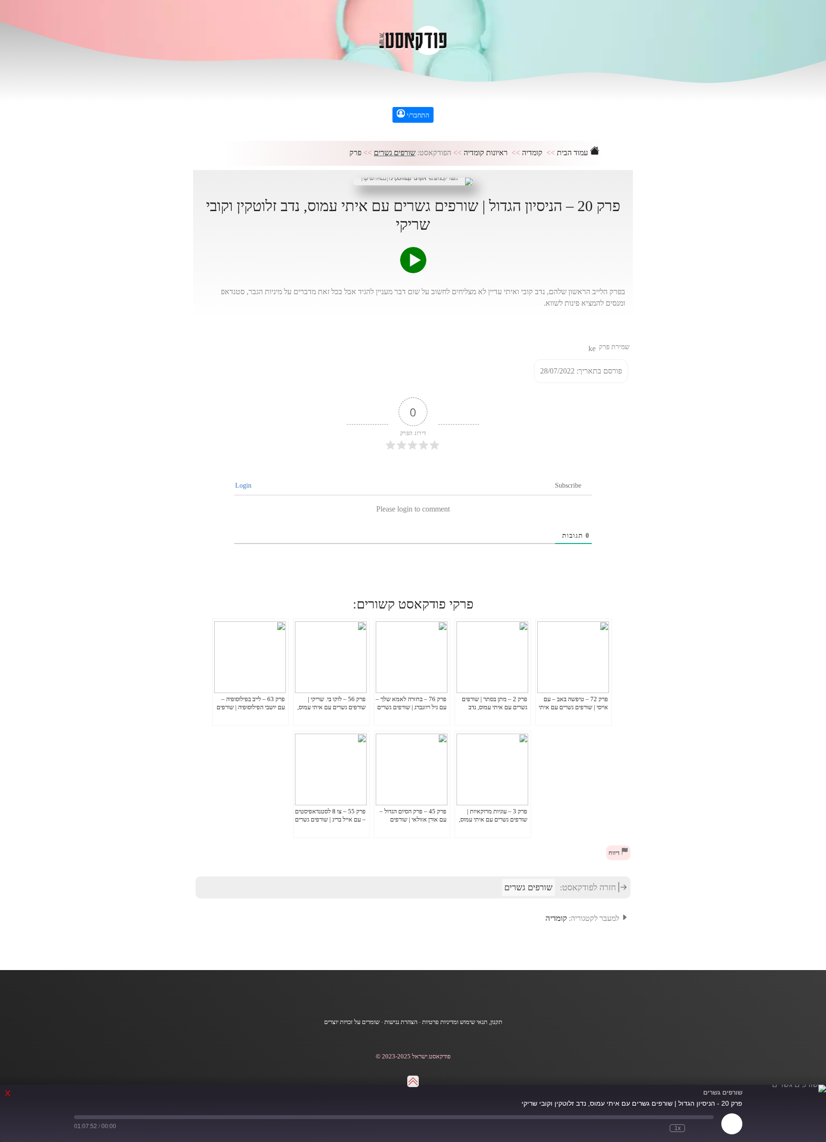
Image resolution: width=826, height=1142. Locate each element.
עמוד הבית (573, 153)
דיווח (615, 853)
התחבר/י (417, 115)
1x (677, 1128)
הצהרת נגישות (400, 1022)
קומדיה (532, 153)
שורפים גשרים (394, 153)
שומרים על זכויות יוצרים (352, 1022)
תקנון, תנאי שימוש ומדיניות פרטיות (462, 1022)
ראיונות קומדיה (486, 153)
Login (244, 485)
